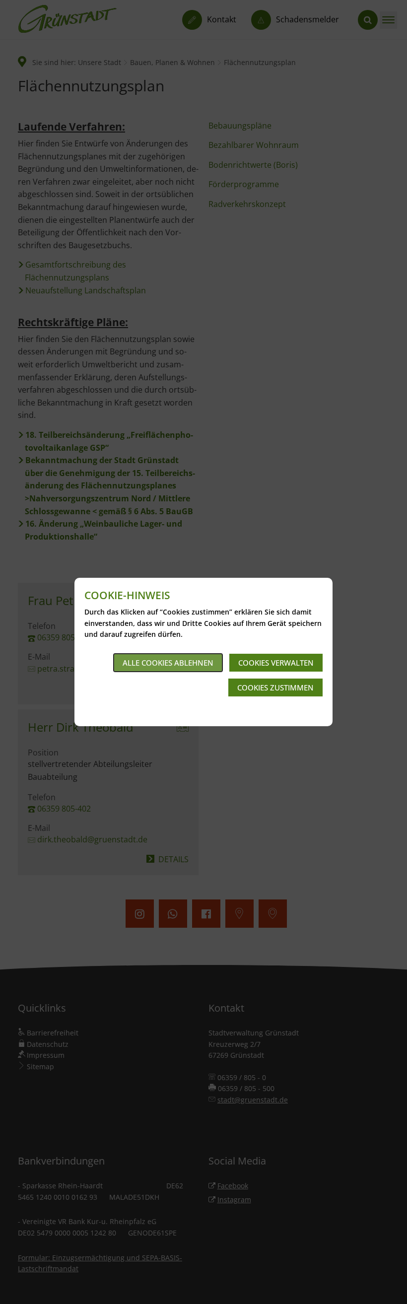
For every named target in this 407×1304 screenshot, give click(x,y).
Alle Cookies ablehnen (168, 663)
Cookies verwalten (276, 663)
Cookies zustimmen (275, 687)
